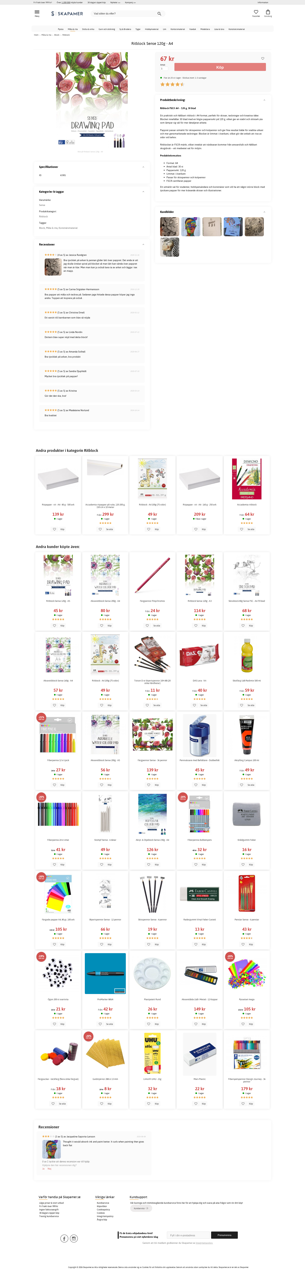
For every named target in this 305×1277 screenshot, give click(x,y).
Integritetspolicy (105, 1216)
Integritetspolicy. (204, 1242)
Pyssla (60, 29)
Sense (42, 205)
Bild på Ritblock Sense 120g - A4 (90, 152)
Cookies (101, 1212)
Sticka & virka (88, 29)
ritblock (191, 115)
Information (263, 2)
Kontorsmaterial (178, 29)
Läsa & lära (219, 29)
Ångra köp (102, 1219)
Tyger (138, 29)
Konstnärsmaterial (237, 29)
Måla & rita (73, 29)
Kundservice (103, 1202)
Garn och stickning (107, 29)
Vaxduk (192, 29)
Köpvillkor (102, 1206)
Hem (36, 35)
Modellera (205, 29)
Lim (164, 29)
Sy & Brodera (125, 29)
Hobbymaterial (152, 29)
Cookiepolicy (103, 1209)
